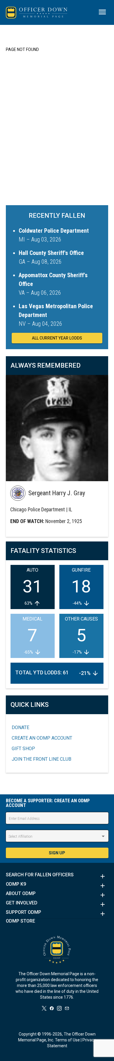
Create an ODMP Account (42, 738)
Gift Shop (23, 748)
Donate (20, 727)
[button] (57, 876)
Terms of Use (67, 1040)
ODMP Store (20, 921)
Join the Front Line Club (41, 759)
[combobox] (57, 836)
